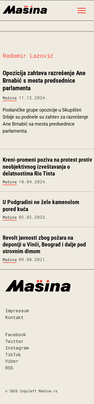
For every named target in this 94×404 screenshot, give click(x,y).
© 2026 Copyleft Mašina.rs (31, 390)
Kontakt (14, 317)
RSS (9, 368)
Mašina (10, 97)
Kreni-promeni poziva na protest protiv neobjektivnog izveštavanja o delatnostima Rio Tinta (47, 167)
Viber (11, 361)
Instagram (17, 348)
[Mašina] (25, 9)
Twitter (14, 341)
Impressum (17, 311)
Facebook (15, 334)
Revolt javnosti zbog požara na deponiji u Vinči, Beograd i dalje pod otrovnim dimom (44, 244)
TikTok (13, 354)
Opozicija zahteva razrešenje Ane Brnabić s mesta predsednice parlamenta (44, 80)
